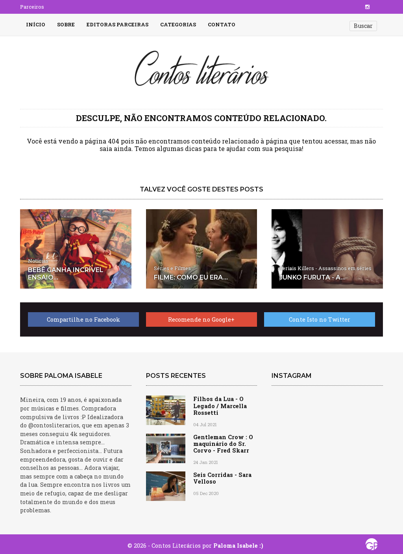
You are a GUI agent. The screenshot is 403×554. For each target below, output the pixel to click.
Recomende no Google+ (201, 319)
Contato (221, 24)
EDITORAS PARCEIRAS (117, 24)
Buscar (363, 25)
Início (35, 24)
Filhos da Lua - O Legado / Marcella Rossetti (220, 405)
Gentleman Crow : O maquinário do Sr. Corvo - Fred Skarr (223, 444)
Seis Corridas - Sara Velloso (222, 478)
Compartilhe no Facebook (83, 319)
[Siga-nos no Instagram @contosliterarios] (367, 7)
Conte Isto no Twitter (319, 319)
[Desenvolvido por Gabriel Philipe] (371, 546)
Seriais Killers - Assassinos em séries (325, 268)
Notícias (38, 261)
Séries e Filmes (172, 268)
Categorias (178, 24)
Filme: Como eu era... (191, 277)
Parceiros (32, 7)
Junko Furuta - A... (312, 277)
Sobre (66, 24)
